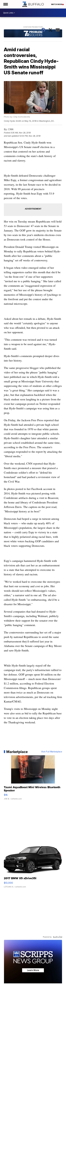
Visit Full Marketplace (51, 752)
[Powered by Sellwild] (57, 937)
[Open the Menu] (5, 4)
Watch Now (56, 4)
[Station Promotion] (33, 34)
